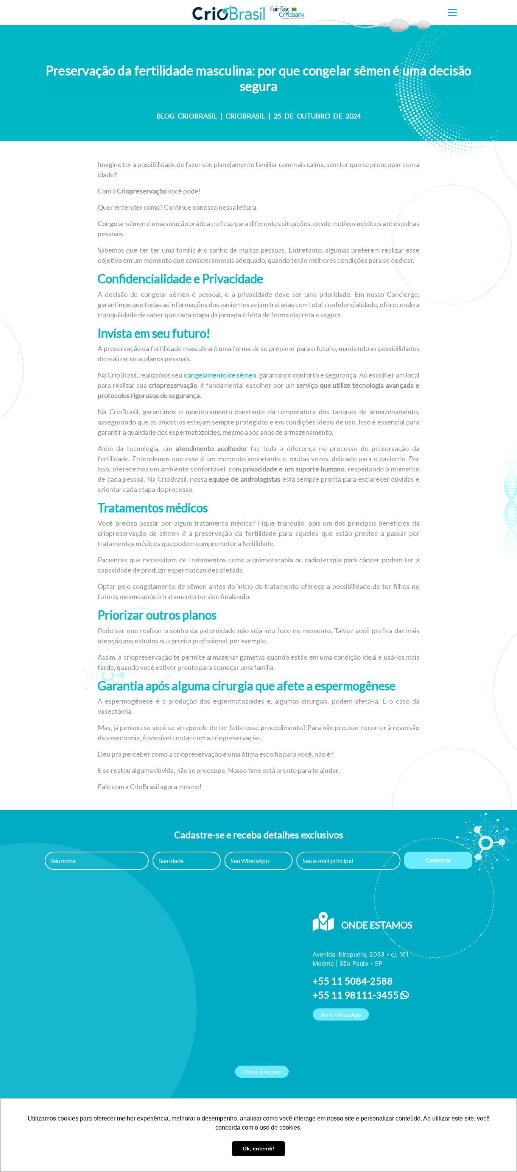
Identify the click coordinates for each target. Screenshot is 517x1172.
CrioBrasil (245, 116)
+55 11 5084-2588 (353, 980)
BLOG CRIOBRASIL (186, 116)
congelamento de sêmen (220, 375)
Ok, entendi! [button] (258, 1148)
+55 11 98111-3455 (356, 994)
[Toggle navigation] (452, 12)
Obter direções (262, 1071)
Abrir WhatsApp (341, 1014)
